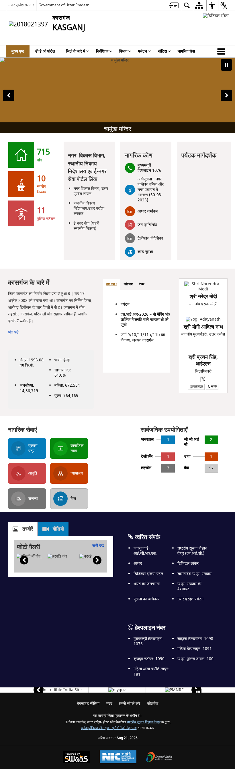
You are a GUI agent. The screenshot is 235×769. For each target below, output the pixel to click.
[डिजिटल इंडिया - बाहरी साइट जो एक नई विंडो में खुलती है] (216, 16)
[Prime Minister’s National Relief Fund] (174, 690)
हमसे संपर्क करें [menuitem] (129, 704)
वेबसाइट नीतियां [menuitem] (88, 704)
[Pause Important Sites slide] (197, 692)
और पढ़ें (13, 332)
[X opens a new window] (203, 379)
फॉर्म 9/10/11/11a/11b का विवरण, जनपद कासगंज (143, 337)
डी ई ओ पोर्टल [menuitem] (45, 51)
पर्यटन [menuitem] (142, 51)
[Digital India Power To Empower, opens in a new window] (159, 757)
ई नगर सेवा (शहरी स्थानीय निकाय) (86, 226)
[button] (222, 51)
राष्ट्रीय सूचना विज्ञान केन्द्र (143, 722)
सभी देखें (98, 546)
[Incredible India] (60, 690)
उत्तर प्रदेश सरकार (21, 5)
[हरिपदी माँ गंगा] (29, 556)
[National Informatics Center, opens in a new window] (118, 757)
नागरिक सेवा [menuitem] (186, 51)
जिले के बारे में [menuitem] (75, 51)
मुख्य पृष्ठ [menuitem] (17, 51)
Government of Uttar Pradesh (63, 5)
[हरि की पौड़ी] (57, 556)
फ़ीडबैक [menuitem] (152, 704)
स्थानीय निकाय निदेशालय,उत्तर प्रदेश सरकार (89, 208)
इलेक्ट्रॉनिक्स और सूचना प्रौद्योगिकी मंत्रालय (109, 728)
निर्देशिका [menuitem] (102, 51)
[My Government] (117, 690)
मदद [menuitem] (109, 704)
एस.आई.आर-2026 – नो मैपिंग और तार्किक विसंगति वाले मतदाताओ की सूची (145, 319)
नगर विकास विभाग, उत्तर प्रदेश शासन (91, 191)
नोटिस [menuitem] (162, 51)
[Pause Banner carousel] (226, 65)
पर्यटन (125, 304)
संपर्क (214, 386)
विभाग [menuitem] (123, 51)
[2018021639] (85, 556)
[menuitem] (174, 5)
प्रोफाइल (198, 386)
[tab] (111, 284)
